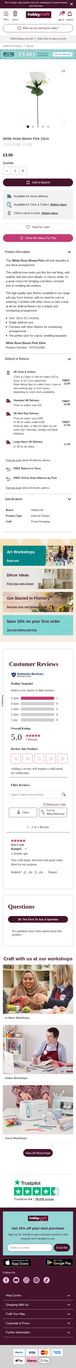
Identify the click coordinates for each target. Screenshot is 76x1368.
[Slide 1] (27, 126)
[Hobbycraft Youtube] (16, 1280)
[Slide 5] (48, 126)
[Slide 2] (32, 126)
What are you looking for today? (40, 28)
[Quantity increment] (23, 171)
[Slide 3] (38, 126)
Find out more (13, 460)
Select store (58, 204)
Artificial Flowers (12, 46)
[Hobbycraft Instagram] (26, 1280)
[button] (38, 97)
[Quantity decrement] (7, 171)
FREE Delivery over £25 (21, 39)
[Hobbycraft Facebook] (6, 1280)
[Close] (71, 4)
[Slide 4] (43, 126)
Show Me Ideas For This (40, 238)
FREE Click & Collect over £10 (51, 39)
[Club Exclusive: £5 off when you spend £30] (38, 54)
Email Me (62, 1247)
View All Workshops (38, 1153)
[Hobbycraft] (38, 16)
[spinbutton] (15, 171)
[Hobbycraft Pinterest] (36, 1280)
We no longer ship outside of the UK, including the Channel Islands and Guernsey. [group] (36, 4)
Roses (30, 46)
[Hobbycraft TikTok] (46, 1280)
